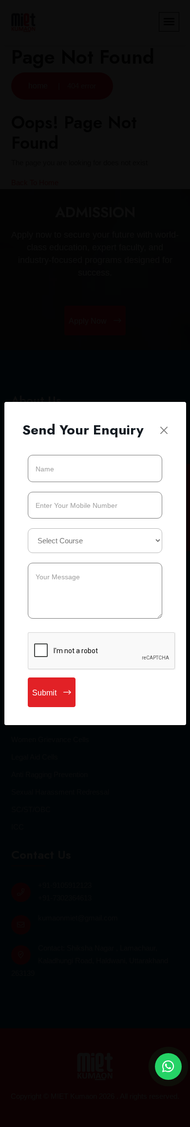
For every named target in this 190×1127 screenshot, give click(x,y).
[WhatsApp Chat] (168, 1066)
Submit (45, 693)
